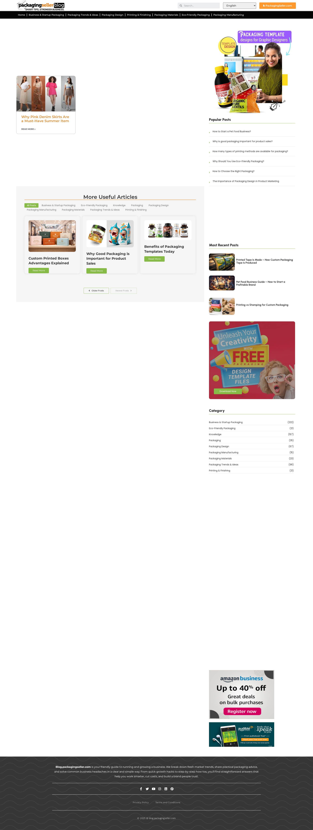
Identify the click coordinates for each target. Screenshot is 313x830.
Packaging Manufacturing (228, 14)
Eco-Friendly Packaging (196, 14)
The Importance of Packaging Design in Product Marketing (246, 181)
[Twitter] (147, 788)
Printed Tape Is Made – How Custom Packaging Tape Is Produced (264, 261)
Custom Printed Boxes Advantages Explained (49, 260)
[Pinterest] (172, 788)
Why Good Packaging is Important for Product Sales (107, 258)
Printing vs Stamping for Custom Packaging (262, 304)
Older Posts (98, 290)
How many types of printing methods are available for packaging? (250, 151)
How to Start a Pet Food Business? (232, 131)
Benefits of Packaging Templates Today (164, 249)
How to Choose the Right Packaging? (233, 171)
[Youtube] (153, 788)
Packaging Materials (166, 14)
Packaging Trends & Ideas (83, 14)
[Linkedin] (165, 788)
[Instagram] (159, 788)
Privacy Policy (141, 802)
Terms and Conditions (167, 802)
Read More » (28, 129)
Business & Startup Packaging (46, 14)
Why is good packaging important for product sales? (243, 141)
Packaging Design (112, 14)
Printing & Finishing (139, 14)
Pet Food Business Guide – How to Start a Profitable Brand (260, 283)
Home (21, 14)
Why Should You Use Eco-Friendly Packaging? (238, 161)
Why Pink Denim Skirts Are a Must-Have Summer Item (45, 119)
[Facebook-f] (141, 788)
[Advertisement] (110, 49)
